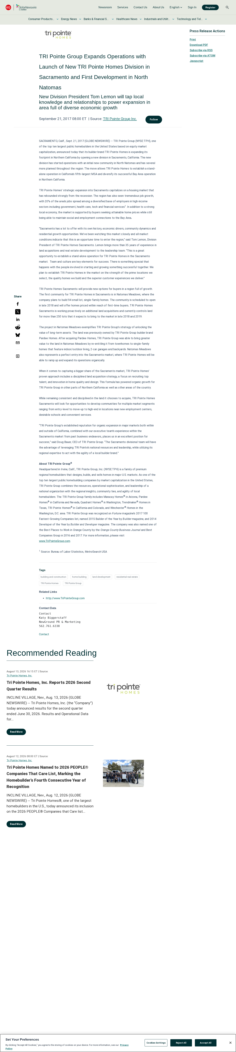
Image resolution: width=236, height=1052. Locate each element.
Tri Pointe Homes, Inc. (19, 675)
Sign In (192, 7)
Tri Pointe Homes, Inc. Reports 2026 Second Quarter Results (49, 685)
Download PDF (199, 45)
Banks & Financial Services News (97, 19)
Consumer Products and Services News (41, 19)
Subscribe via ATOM (202, 55)
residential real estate (127, 577)
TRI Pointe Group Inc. (120, 119)
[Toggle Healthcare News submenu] (140, 19)
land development (101, 577)
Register (210, 7)
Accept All (205, 1042)
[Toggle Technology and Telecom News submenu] (206, 19)
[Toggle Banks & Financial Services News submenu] (113, 19)
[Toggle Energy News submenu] (80, 19)
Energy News (69, 19)
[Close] (230, 1042)
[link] (105, 7)
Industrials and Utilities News (157, 19)
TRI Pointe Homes (50, 583)
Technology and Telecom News (190, 19)
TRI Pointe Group (73, 583)
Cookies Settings (156, 1042)
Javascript (196, 61)
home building (79, 577)
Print (193, 39)
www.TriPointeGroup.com (54, 541)
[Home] (21, 7)
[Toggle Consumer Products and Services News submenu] (57, 19)
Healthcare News (126, 19)
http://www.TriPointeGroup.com (65, 598)
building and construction (53, 577)
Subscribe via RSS (201, 50)
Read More (16, 731)
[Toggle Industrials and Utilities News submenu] (173, 19)
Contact (44, 634)
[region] (118, 1043)
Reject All (181, 1042)
